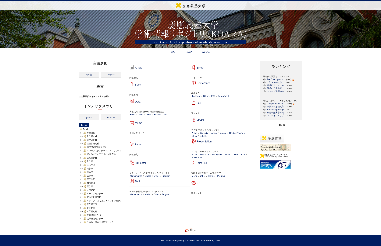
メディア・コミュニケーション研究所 (104, 201)
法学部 (90, 168)
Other (206, 95)
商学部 (90, 172)
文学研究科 (92, 136)
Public (84, 125)
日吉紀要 (91, 190)
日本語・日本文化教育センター (101, 222)
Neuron (223, 132)
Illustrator (196, 95)
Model (200, 120)
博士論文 (91, 133)
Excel (132, 114)
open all (89, 117)
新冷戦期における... (276, 85)
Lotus (227, 154)
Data (137, 101)
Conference (203, 83)
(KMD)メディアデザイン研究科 (101, 154)
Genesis (204, 132)
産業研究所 (92, 204)
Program (166, 175)
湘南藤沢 (91, 183)
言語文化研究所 (94, 197)
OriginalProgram (237, 132)
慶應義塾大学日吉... (276, 112)
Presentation (204, 141)
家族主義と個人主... (276, 106)
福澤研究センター (95, 218)
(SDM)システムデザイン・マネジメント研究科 (108, 150)
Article (138, 67)
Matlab (213, 132)
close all (111, 117)
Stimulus (202, 163)
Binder (200, 67)
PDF (213, 95)
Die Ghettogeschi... (276, 79)
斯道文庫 (91, 208)
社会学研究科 (93, 143)
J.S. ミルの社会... (275, 82)
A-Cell (194, 132)
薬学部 (90, 186)
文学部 (90, 161)
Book (138, 84)
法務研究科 (92, 158)
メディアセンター (95, 193)
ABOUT (206, 52)
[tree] (100, 175)
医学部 (90, 175)
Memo (138, 123)
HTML (194, 154)
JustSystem (217, 154)
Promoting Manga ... (276, 109)
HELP (189, 52)
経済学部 (91, 165)
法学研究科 (92, 140)
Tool (137, 181)
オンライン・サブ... (276, 115)
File (199, 103)
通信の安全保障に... (276, 88)
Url (198, 183)
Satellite (203, 135)
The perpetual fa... (276, 103)
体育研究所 (92, 211)
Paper (138, 144)
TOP (173, 52)
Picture (157, 114)
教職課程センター (95, 215)
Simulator (140, 163)
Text (165, 114)
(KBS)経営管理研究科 (97, 147)
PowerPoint (223, 95)
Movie (140, 114)
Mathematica (136, 175)
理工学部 (91, 179)
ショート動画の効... (276, 91)
